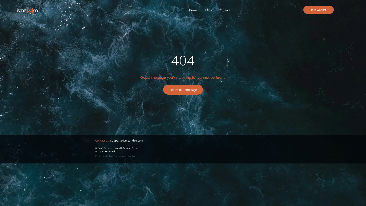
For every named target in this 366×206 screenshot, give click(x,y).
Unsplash (131, 156)
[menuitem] (193, 10)
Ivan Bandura (116, 156)
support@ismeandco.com (126, 140)
